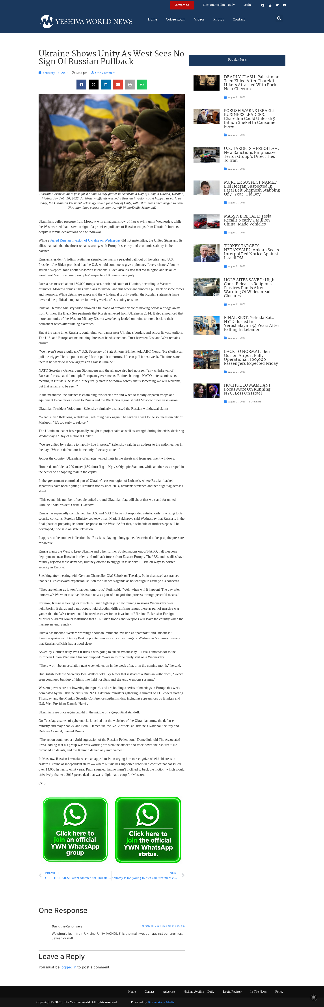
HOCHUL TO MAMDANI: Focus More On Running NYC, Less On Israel (248, 389)
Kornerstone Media (161, 1002)
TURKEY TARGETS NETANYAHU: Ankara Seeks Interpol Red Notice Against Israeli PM (251, 252)
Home (152, 19)
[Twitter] (277, 5)
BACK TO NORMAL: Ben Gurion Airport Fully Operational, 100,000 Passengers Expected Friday (251, 357)
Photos (218, 19)
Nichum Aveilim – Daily (219, 5)
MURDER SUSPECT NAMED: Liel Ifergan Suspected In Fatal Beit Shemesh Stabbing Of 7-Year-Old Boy (252, 188)
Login (247, 5)
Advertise (169, 991)
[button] (279, 18)
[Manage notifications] (313, 997)
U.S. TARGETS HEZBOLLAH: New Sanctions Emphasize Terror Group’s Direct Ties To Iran (251, 154)
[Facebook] (263, 5)
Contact (239, 19)
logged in (68, 967)
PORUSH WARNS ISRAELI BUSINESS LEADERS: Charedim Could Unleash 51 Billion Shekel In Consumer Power (250, 119)
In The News (258, 991)
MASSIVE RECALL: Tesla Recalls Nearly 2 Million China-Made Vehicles (247, 220)
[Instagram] (270, 5)
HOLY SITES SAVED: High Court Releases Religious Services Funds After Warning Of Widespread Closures (249, 288)
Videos (199, 19)
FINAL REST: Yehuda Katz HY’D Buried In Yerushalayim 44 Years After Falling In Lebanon (251, 324)
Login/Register (232, 991)
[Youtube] (284, 5)
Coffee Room (175, 19)
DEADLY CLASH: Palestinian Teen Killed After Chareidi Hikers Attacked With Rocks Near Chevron (251, 83)
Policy (279, 991)
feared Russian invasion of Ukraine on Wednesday (85, 240)
